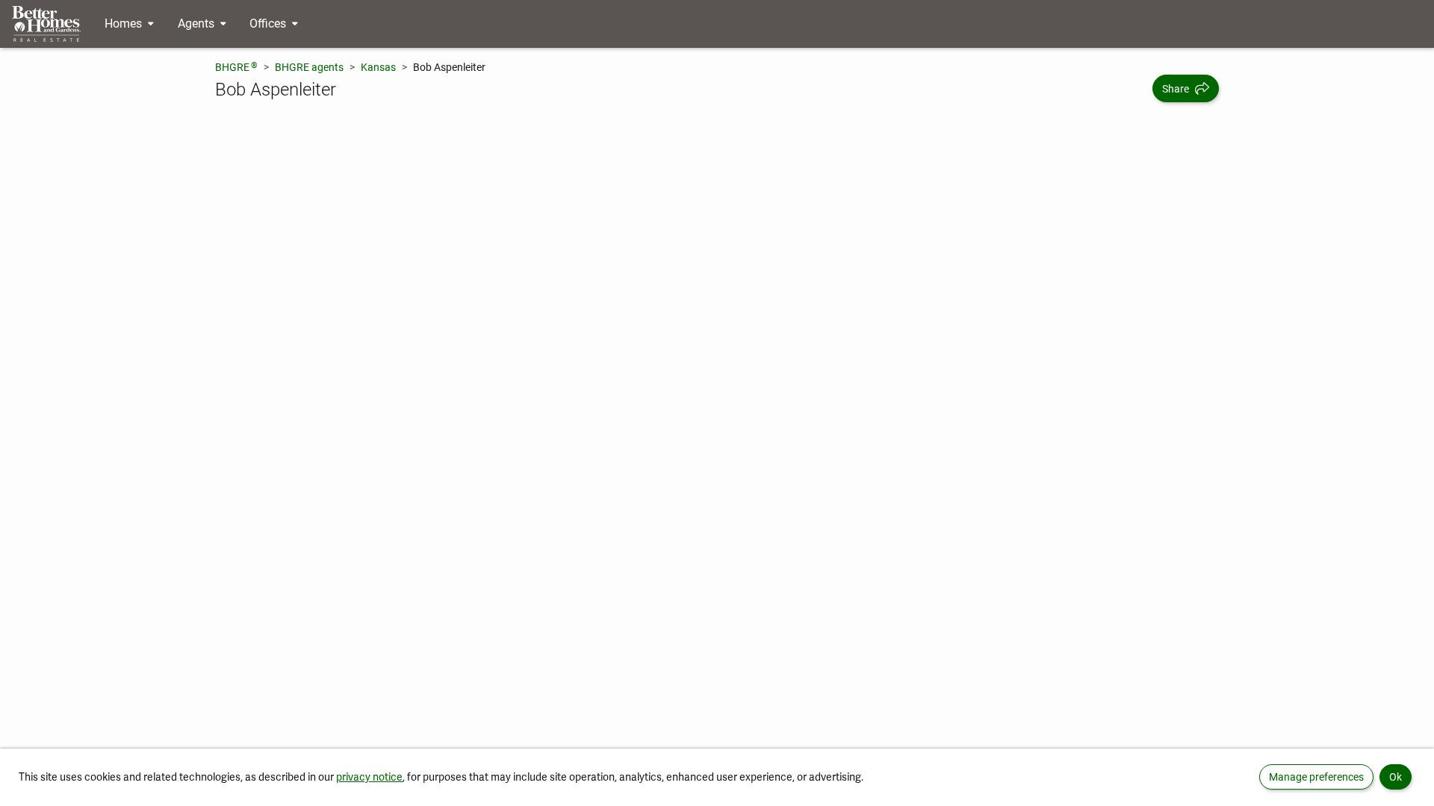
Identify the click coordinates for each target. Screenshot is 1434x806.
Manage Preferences (1316, 777)
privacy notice (369, 777)
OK (1395, 777)
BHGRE (236, 66)
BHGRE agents (309, 67)
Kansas (378, 67)
